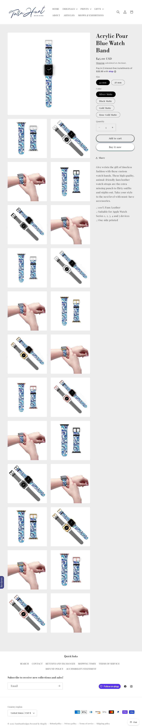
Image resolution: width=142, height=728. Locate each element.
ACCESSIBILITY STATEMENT (81, 668)
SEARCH (24, 663)
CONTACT (37, 663)
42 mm (103, 82)
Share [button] (102, 157)
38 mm (118, 82)
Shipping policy (103, 723)
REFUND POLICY (54, 668)
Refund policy (56, 723)
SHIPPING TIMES (87, 663)
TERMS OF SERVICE (109, 663)
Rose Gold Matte (108, 114)
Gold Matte (105, 107)
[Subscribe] (59, 686)
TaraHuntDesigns (22, 724)
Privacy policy (70, 723)
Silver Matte (105, 94)
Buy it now (115, 147)
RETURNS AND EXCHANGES (60, 663)
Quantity (100, 121)
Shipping (100, 63)
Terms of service (86, 723)
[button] (70, 9)
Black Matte (105, 101)
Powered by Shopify (38, 724)
